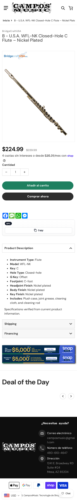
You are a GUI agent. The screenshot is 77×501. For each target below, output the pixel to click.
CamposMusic (31, 495)
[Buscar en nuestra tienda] (63, 8)
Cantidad (8, 165)
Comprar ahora (38, 196)
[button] (6, 8)
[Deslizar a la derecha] (71, 396)
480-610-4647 (57, 453)
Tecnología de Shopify (50, 495)
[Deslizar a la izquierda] (63, 396)
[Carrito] (71, 8)
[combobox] (12, 495)
